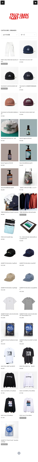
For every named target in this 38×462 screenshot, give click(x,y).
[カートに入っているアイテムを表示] (35, 3)
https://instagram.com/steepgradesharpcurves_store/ (19, 453)
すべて (23, 34)
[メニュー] (3, 3)
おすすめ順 (6, 34)
